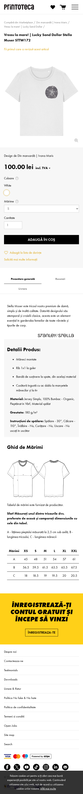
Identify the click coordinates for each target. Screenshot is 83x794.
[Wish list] (53, 7)
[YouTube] (26, 767)
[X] (17, 767)
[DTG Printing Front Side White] (41, 99)
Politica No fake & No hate (20, 698)
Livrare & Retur (12, 689)
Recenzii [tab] (60, 279)
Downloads (10, 679)
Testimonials (11, 670)
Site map (9, 735)
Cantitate (9, 218)
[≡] (75, 7)
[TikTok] (36, 767)
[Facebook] (7, 767)
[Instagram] (46, 767)
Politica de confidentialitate (20, 707)
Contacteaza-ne (13, 661)
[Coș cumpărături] (63, 7)
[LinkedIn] (55, 767)
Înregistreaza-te (41, 632)
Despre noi (10, 652)
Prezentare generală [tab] (23, 279)
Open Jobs (10, 726)
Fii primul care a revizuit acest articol (26, 49)
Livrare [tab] (23, 288)
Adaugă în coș (41, 239)
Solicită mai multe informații (20, 259)
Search (8, 744)
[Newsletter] (65, 767)
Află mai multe (48, 788)
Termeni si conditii (14, 716)
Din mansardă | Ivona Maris (35, 156)
